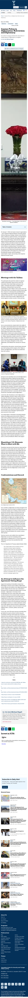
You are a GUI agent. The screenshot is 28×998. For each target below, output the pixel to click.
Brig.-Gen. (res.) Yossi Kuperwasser (18, 824)
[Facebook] (2, 984)
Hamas (11, 840)
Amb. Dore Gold (13, 800)
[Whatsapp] (5, 987)
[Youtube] (9, 984)
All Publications (7, 721)
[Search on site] (26, 7)
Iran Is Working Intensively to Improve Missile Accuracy (18, 875)
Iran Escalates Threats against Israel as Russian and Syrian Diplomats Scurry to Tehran (18, 865)
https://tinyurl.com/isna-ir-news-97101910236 (11, 694)
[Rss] (19, 984)
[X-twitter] (5, 984)
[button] (14, 5)
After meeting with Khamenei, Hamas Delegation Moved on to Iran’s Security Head (18, 843)
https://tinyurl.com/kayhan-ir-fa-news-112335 (11, 697)
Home (2, 15)
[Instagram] (12, 984)
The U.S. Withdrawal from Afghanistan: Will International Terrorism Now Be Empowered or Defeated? (18, 809)
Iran (2, 21)
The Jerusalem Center (15, 846)
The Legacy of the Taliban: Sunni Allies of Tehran (17, 885)
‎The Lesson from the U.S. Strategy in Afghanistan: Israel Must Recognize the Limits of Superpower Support (18, 821)
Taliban (16, 23)
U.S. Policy (6, 21)
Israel (11, 817)
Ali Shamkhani (10, 23)
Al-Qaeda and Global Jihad (15, 883)
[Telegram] (16, 984)
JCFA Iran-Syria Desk (15, 856)
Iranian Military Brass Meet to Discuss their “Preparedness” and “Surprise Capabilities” (18, 854)
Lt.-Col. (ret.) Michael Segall (7, 39)
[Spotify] (2, 987)
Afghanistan (4, 23)
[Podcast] (23, 984)
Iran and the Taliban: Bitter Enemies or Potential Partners (18, 798)
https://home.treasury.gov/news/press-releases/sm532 (13, 703)
